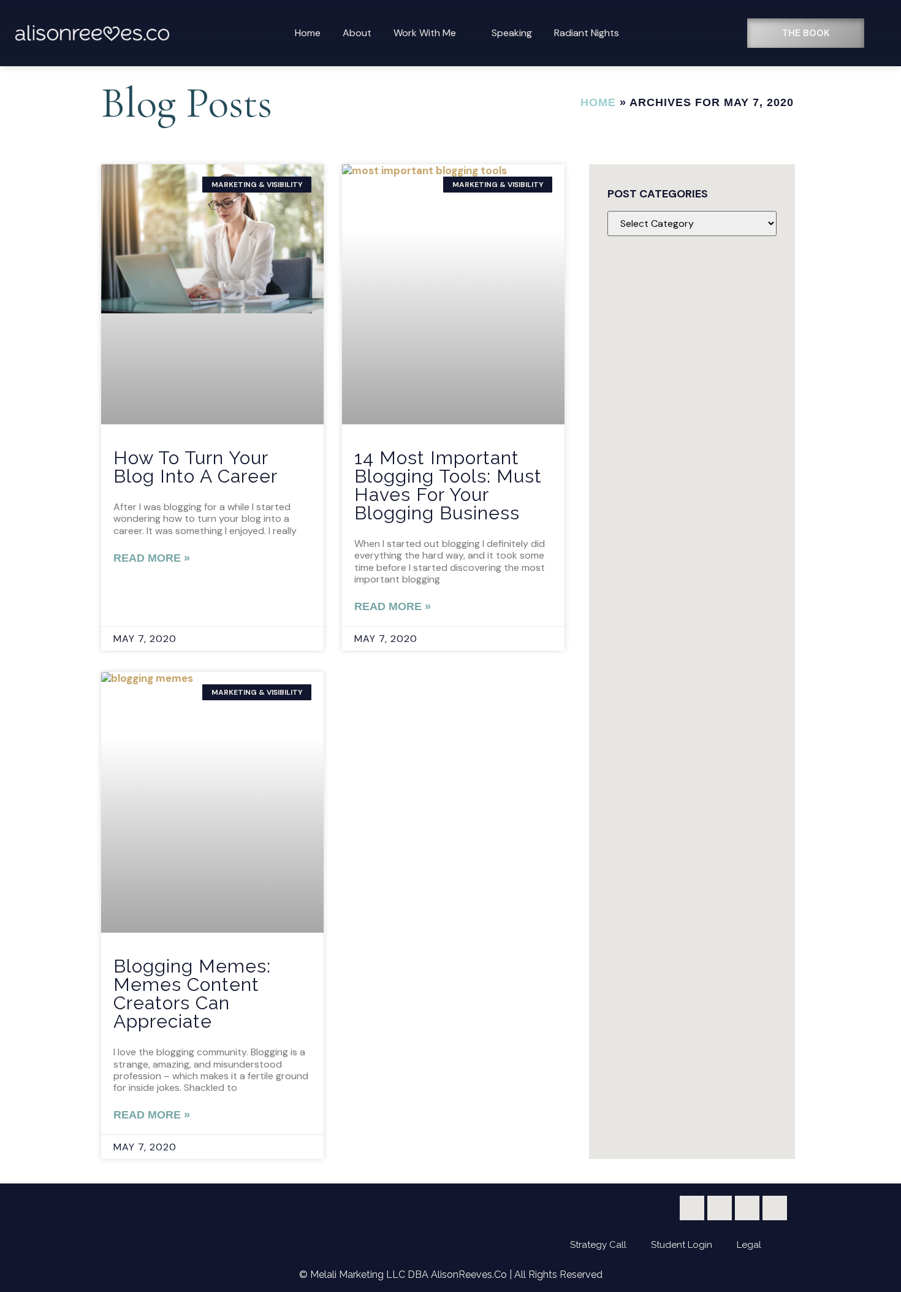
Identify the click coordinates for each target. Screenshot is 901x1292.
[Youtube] (719, 1208)
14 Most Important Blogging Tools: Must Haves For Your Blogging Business (448, 485)
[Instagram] (747, 1208)
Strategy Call (598, 1244)
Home (308, 32)
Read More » (151, 558)
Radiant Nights (586, 32)
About (357, 32)
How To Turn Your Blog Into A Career (195, 467)
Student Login (681, 1244)
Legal (749, 1244)
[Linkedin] (774, 1208)
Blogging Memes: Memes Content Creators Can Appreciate (192, 993)
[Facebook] (692, 1208)
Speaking (512, 32)
